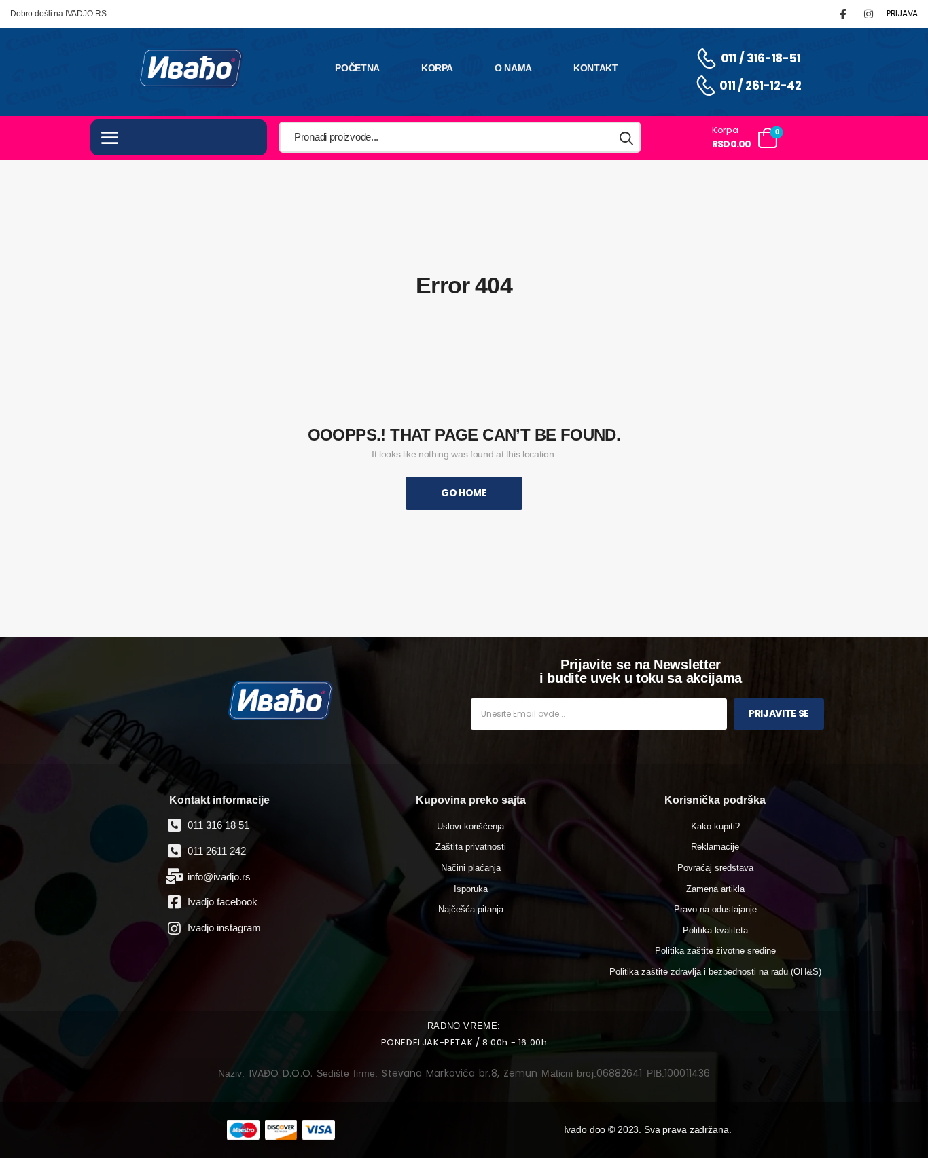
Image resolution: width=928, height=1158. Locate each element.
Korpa (437, 67)
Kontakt (595, 67)
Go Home (464, 493)
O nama (513, 67)
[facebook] (843, 14)
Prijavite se (779, 713)
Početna (357, 67)
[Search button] (627, 137)
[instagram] (868, 14)
